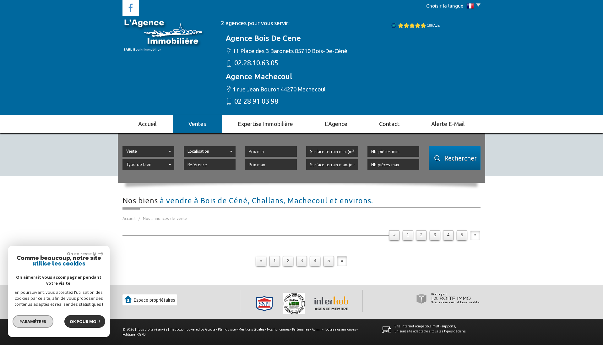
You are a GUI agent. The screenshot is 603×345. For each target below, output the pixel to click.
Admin (317, 329)
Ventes (197, 124)
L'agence (336, 124)
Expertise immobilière (265, 124)
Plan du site (227, 329)
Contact (389, 124)
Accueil (147, 124)
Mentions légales (251, 329)
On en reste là (82, 253)
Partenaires (300, 329)
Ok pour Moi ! (85, 321)
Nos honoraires (278, 329)
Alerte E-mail (448, 124)
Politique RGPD (134, 334)
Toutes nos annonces (340, 329)
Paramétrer (33, 321)
